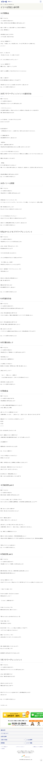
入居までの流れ (4, 739)
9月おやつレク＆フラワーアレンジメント (16, 232)
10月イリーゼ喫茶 (7, 183)
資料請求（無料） (14, 715)
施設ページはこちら (4, 18)
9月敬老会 (4, 391)
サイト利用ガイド (5, 746)
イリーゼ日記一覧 (5, 4)
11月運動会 (5, 13)
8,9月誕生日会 (6, 298)
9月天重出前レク (7, 342)
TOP (1, 4)
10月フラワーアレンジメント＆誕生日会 (16, 94)
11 (6, 705)
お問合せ (3, 748)
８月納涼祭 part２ (7, 485)
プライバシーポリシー (20, 746)
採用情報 (3, 742)
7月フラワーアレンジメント (11, 660)
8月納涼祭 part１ (7, 554)
